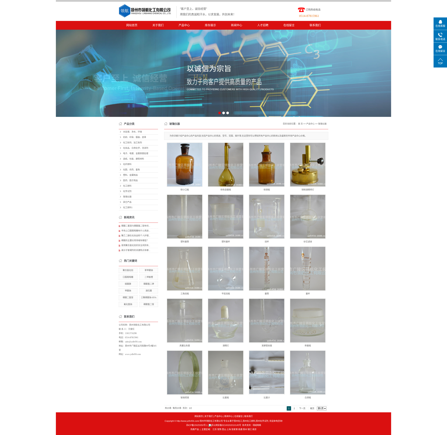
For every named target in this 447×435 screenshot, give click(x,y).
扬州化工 (238, 421)
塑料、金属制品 (130, 175)
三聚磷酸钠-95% (148, 297)
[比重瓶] (226, 372)
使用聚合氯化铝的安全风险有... (135, 245)
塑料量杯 (226, 242)
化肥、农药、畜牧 (131, 169)
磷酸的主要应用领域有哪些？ (135, 240)
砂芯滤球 (308, 242)
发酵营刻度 (267, 345)
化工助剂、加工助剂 (132, 142)
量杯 (308, 293)
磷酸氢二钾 (149, 284)
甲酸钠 (128, 291)
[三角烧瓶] (185, 268)
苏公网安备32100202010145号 (226, 425)
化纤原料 (127, 164)
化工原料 (127, 186)
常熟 (219, 429)
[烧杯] (267, 216)
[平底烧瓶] (226, 268)
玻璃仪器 (127, 197)
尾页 (312, 408)
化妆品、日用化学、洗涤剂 (135, 148)
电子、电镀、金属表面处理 (135, 153)
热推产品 (194, 429)
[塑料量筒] (185, 216)
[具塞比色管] (185, 320)
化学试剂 (127, 191)
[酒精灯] (226, 320)
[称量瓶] (308, 320)
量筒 (267, 293)
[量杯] (308, 268)
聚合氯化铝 (128, 270)
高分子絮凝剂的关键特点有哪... (135, 250)
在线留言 (289, 25)
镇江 (250, 429)
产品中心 (184, 25)
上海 (229, 429)
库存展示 (210, 25)
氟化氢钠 (128, 304)
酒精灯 (226, 345)
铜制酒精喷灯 (308, 190)
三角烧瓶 (185, 293)
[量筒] (267, 268)
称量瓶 (308, 345)
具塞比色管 (184, 345)
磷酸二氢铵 (128, 297)
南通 (240, 429)
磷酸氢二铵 (149, 304)
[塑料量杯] (226, 216)
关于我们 (158, 25)
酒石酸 (149, 291)
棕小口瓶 (185, 190)
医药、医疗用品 (130, 180)
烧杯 (267, 242)
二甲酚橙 (149, 277)
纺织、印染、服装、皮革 (134, 137)
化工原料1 (128, 207)
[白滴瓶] (308, 372)
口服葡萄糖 (128, 277)
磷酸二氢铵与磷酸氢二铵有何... (135, 226)
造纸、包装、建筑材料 (133, 159)
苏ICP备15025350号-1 (197, 425)
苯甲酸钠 (149, 270)
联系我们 (315, 25)
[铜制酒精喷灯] (308, 164)
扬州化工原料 (249, 421)
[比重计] (267, 372)
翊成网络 (257, 425)
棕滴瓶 (267, 190)
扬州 (245, 429)
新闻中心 (236, 25)
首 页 (300, 124)
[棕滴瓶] (267, 164)
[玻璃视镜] (185, 372)
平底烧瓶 (226, 293)
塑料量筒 (185, 242)
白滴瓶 (308, 397)
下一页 (302, 408)
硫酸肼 (128, 284)
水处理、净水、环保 (132, 132)
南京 (254, 429)
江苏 (214, 429)
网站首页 (131, 25)
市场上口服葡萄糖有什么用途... (135, 231)
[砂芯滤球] (308, 216)
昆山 (224, 429)
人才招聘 (262, 25)
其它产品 (127, 202)
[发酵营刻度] (267, 320)
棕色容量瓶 (226, 190)
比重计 (267, 397)
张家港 (234, 429)
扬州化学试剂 (262, 421)
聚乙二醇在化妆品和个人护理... (135, 235)
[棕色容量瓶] (226, 164)
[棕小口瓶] (185, 164)
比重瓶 (226, 397)
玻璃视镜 (185, 397)
